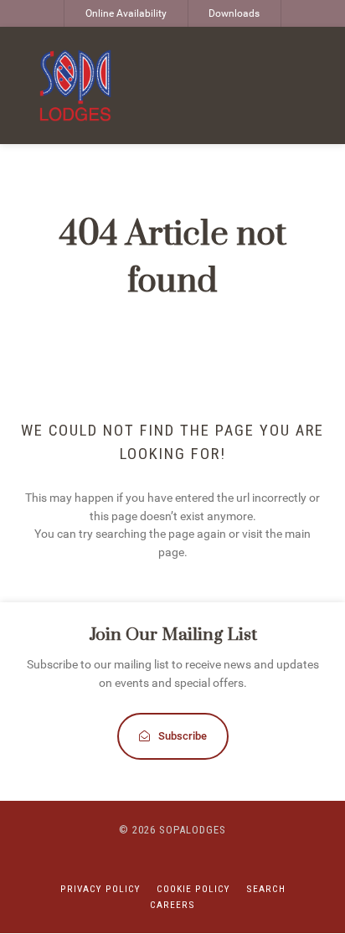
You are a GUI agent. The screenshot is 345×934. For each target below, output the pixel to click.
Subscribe (182, 736)
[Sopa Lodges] (75, 85)
